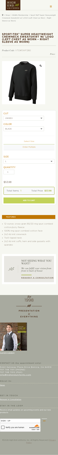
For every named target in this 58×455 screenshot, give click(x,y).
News (2, 385)
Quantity (10, 167)
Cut (6, 113)
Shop (8, 15)
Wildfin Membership (20, 15)
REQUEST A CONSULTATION (37, 278)
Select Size (29, 141)
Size (6, 157)
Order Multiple (29, 147)
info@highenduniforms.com (15, 375)
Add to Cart (29, 200)
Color (8, 124)
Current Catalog (7, 353)
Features (11, 217)
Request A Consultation (10, 400)
